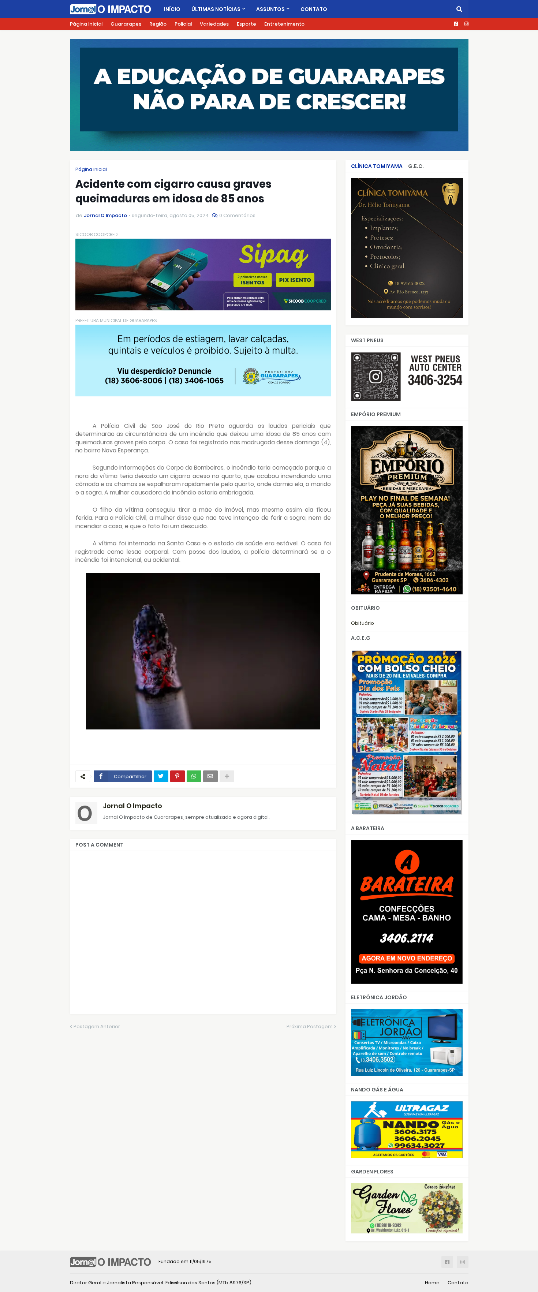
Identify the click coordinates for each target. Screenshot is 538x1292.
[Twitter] (161, 776)
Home (432, 1282)
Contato (458, 1282)
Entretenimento (284, 23)
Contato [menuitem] (313, 9)
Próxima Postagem (310, 1026)
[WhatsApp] (194, 776)
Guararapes (126, 23)
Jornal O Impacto (132, 805)
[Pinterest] (177, 776)
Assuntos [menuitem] (270, 9)
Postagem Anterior (97, 1026)
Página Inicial (86, 23)
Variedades (214, 23)
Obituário (362, 623)
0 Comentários (237, 215)
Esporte (246, 23)
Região (158, 23)
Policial (183, 23)
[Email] (210, 776)
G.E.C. (416, 166)
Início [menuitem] (172, 9)
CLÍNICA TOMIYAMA (377, 166)
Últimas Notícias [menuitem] (215, 9)
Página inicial (91, 169)
